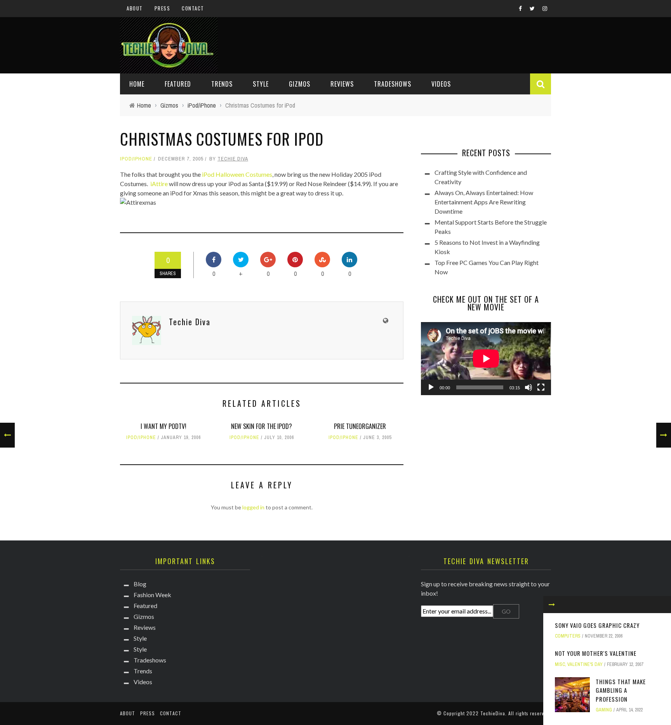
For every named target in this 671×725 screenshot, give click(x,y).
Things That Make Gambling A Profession (621, 690)
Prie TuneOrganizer (360, 426)
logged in (253, 507)
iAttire (159, 183)
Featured (178, 84)
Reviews (342, 84)
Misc (560, 664)
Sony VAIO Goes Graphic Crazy (597, 625)
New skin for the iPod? (261, 426)
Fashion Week (152, 594)
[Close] (551, 604)
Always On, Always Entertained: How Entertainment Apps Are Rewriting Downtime (484, 202)
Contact (193, 8)
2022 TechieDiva (485, 713)
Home (136, 84)
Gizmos (299, 84)
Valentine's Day (585, 664)
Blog (140, 583)
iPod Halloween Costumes (237, 174)
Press (162, 8)
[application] (486, 358)
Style (261, 84)
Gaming (604, 710)
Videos (441, 84)
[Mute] (528, 387)
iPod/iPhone (136, 158)
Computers (568, 636)
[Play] (431, 387)
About (135, 8)
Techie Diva (232, 158)
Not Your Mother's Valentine (595, 653)
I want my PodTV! (163, 426)
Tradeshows (392, 84)
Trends (222, 84)
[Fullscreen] (541, 387)
